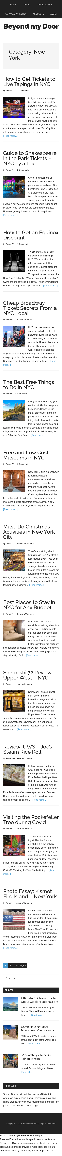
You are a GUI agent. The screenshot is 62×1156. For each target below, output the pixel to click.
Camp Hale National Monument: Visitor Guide (37, 1028)
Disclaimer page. (29, 1105)
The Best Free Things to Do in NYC (28, 384)
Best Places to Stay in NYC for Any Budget (29, 604)
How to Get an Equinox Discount (30, 235)
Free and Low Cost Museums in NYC (26, 455)
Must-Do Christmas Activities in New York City (29, 532)
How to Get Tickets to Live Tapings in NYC (29, 81)
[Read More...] (38, 1015)
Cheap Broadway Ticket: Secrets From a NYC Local (30, 308)
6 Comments (21, 394)
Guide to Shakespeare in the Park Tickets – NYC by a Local (30, 158)
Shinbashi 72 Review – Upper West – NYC (29, 675)
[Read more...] (10, 136)
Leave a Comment (25, 320)
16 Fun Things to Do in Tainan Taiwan (36, 1057)
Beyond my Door (31, 26)
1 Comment (22, 244)
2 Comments (23, 90)
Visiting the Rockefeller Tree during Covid (31, 819)
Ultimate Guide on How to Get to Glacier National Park (39, 1000)
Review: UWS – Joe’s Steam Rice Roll (27, 749)
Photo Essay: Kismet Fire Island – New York (30, 893)
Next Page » (20, 965)
